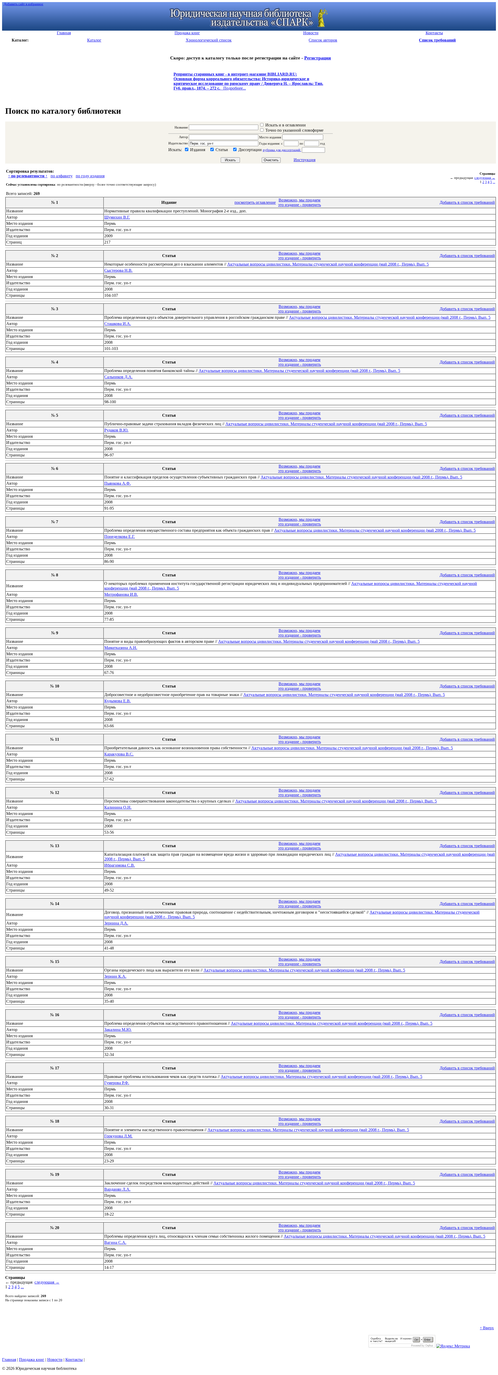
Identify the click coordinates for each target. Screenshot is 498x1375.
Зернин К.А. (115, 976)
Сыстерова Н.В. (118, 270)
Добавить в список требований (467, 202)
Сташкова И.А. (117, 323)
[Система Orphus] (402, 1346)
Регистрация (317, 57)
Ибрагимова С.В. (119, 865)
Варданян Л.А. (117, 1189)
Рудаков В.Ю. (116, 430)
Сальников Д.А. (118, 377)
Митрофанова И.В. (121, 594)
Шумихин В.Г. (117, 217)
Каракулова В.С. (119, 754)
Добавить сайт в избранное (23, 4)
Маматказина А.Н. (120, 647)
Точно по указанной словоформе (294, 130)
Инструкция (304, 160)
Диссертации (250, 149)
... (494, 182)
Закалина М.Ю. (118, 1029)
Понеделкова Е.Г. (119, 536)
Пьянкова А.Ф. (117, 483)
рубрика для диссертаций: (282, 150)
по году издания (90, 176)
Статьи (222, 149)
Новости (55, 1359)
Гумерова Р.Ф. (116, 1083)
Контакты (74, 1359)
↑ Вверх (487, 1328)
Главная (9, 1359)
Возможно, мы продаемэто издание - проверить (299, 202)
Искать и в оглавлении (285, 125)
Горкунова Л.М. (118, 1136)
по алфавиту (62, 176)
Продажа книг (31, 1359)
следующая (484, 178)
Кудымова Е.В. (117, 701)
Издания (197, 149)
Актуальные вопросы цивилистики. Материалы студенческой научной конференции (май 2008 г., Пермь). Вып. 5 (328, 264)
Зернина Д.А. (116, 923)
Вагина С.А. (115, 1242)
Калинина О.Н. (118, 807)
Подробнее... (248, 83)
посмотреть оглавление (255, 202)
